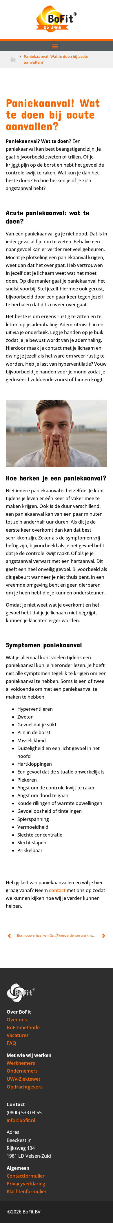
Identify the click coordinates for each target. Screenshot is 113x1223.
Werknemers (21, 1063)
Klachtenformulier (27, 1191)
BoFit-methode (23, 1027)
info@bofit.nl (21, 1120)
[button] (55, 46)
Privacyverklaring (26, 1183)
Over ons (17, 1019)
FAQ (11, 1043)
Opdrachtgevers (25, 1087)
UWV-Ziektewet (23, 1079)
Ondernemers (22, 1071)
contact (57, 890)
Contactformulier (26, 1176)
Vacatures (18, 1035)
